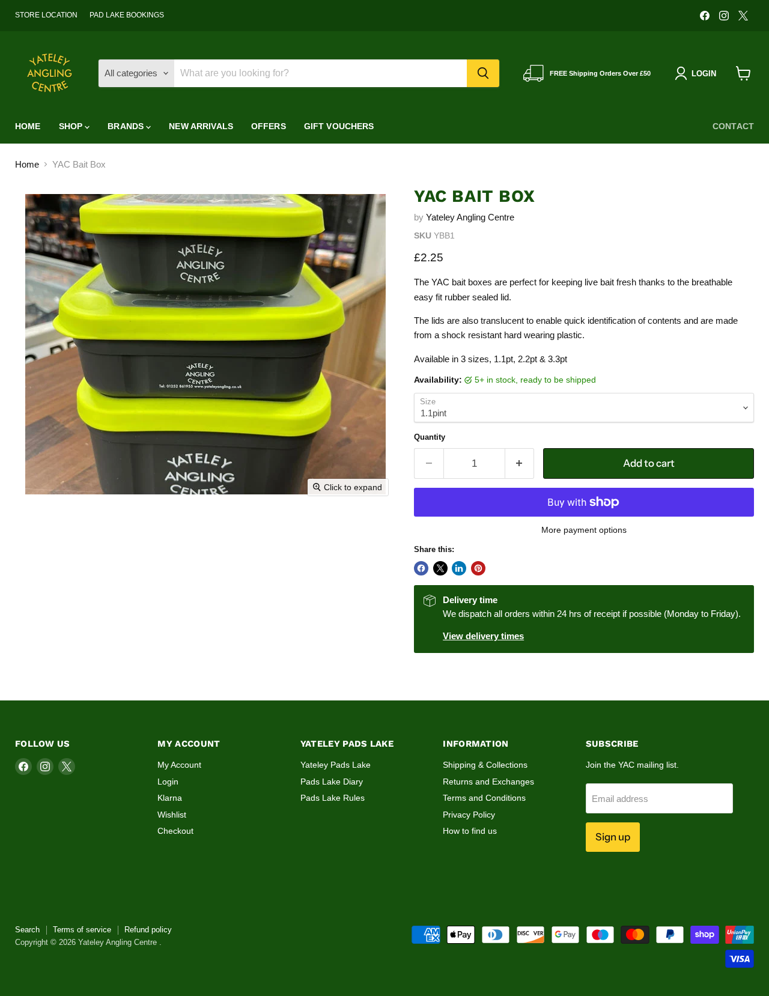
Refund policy (148, 929)
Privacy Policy (469, 814)
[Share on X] (440, 568)
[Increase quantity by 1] (520, 463)
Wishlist (171, 814)
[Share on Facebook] (421, 568)
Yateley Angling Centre (470, 217)
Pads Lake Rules (332, 798)
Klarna (169, 798)
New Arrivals (201, 126)
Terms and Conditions (484, 798)
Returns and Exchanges (488, 781)
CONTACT (733, 126)
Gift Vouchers (339, 126)
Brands (127, 126)
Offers (268, 126)
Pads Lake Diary (331, 781)
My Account (179, 765)
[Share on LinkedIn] (459, 568)
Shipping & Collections (485, 765)
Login (167, 781)
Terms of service (82, 929)
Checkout (175, 831)
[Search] (483, 73)
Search (27, 929)
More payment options (584, 530)
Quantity (429, 437)
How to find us (470, 831)
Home (28, 126)
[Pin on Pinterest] (478, 568)
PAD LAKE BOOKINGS (127, 15)
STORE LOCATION (46, 15)
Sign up (612, 837)
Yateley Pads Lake (335, 765)
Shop (72, 126)
